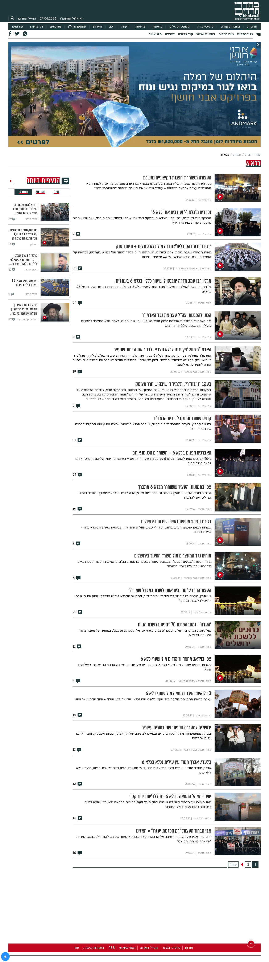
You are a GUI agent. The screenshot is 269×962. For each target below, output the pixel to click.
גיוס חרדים (226, 34)
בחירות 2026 (205, 34)
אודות (189, 947)
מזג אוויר (155, 34)
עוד (76, 947)
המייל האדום (27, 18)
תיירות (97, 26)
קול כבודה (185, 34)
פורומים (17, 26)
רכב (112, 26)
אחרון (233, 864)
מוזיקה (157, 26)
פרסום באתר (171, 947)
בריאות (140, 26)
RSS (111, 947)
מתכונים (55, 26)
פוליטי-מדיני (205, 26)
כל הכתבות (245, 34)
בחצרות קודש (230, 26)
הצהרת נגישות (93, 947)
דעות (125, 26)
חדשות (252, 26)
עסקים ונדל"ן (77, 26)
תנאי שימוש (127, 947)
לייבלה (170, 34)
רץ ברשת (36, 26)
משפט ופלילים (179, 26)
